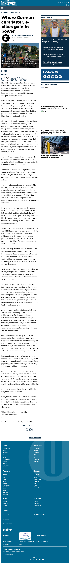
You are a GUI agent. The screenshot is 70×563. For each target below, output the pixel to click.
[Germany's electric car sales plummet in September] (55, 145)
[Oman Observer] (7, 2)
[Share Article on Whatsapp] (16, 78)
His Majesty (6, 457)
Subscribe (6, 544)
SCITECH (4, 12)
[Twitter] (60, 3)
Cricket (36, 478)
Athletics (36, 481)
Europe (5, 505)
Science (5, 518)
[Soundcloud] (65, 3)
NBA (35, 485)
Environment (6, 459)
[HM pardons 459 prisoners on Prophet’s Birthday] (55, 28)
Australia (5, 510)
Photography (6, 485)
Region (5, 501)
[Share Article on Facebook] (3, 78)
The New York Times (9, 414)
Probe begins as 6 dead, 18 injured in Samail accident (53, 48)
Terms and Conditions (26, 541)
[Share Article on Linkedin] (12, 78)
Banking (36, 452)
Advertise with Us (42, 541)
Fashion (5, 483)
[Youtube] (69, 3)
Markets (36, 450)
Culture (5, 478)
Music (4, 490)
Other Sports (37, 487)
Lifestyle (5, 474)
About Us (6, 535)
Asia (4, 507)
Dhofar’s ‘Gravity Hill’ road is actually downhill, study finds (54, 55)
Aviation (36, 456)
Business (36, 503)
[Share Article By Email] (21, 78)
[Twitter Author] (13, 40)
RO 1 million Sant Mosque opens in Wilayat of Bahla (52, 63)
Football (36, 474)
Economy (36, 448)
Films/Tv (5, 487)
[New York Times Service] (5, 38)
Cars (35, 457)
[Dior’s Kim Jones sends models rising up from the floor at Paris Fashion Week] (55, 119)
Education (5, 456)
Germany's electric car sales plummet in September (52, 156)
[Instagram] (63, 3)
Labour (5, 463)
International (37, 505)
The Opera (5, 492)
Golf (35, 483)
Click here (31, 422)
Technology (6, 519)
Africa (4, 508)
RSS (20, 544)
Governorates (6, 448)
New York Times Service (22, 35)
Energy (36, 454)
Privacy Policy (7, 541)
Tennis (36, 476)
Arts (4, 476)
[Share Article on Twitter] (7, 78)
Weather (5, 467)
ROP (4, 454)
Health (4, 450)
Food (4, 479)
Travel (4, 481)
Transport (5, 452)
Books (4, 488)
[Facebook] (58, 3)
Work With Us (41, 535)
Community (6, 465)
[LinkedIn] (67, 3)
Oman (36, 501)
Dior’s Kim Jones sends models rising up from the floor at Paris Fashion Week (53, 132)
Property (36, 459)
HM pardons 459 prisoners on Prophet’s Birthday (54, 41)
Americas (5, 503)
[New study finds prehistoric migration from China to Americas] (55, 96)
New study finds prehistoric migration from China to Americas (54, 107)
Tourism (5, 461)
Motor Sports (37, 479)
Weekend (5, 494)
